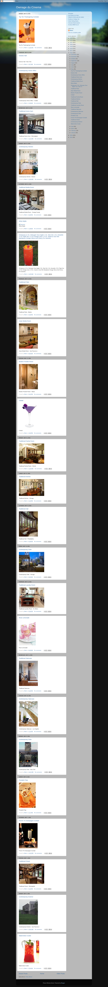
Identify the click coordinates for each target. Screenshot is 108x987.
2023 (71, 38)
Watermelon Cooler (25, 936)
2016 (71, 52)
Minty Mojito (22, 221)
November (74, 56)
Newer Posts (23, 973)
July (72, 64)
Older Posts (61, 973)
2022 (71, 40)
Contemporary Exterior (26, 897)
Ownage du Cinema (28, 7)
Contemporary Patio (25, 549)
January (73, 132)
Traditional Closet (24, 861)
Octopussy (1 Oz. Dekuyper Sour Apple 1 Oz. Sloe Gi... (79, 86)
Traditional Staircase (25, 658)
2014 (71, 137)
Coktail (21, 400)
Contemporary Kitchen (26, 147)
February (73, 130)
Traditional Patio (24, 282)
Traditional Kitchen (25, 476)
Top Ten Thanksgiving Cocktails (29, 17)
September (74, 60)
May (72, 69)
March (73, 128)
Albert (71, 30)
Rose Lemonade (24, 618)
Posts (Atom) (29, 976)
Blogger (63, 983)
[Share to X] (48, 48)
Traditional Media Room (26, 187)
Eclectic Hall (23, 55)
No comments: (38, 47)
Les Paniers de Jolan (73, 15)
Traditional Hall (23, 509)
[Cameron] (22, 224)
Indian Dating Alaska (73, 21)
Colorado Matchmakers (74, 23)
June (72, 67)
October (73, 58)
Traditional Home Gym (26, 111)
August (73, 62)
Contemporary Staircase (26, 699)
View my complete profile (74, 32)
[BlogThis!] (46, 48)
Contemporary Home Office (27, 70)
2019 (71, 46)
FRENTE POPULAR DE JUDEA (76, 17)
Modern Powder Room (26, 361)
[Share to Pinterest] (51, 48)
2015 (71, 135)
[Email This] (45, 48)
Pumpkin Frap (23, 780)
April (72, 126)
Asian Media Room (25, 321)
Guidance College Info (73, 19)
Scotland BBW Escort (73, 24)
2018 (71, 48)
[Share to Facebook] (49, 48)
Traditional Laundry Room (27, 585)
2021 (71, 42)
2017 (71, 50)
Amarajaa (70, 13)
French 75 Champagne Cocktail (29, 820)
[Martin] (31, 607)
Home (42, 973)
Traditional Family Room (26, 441)
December (74, 54)
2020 (71, 44)
